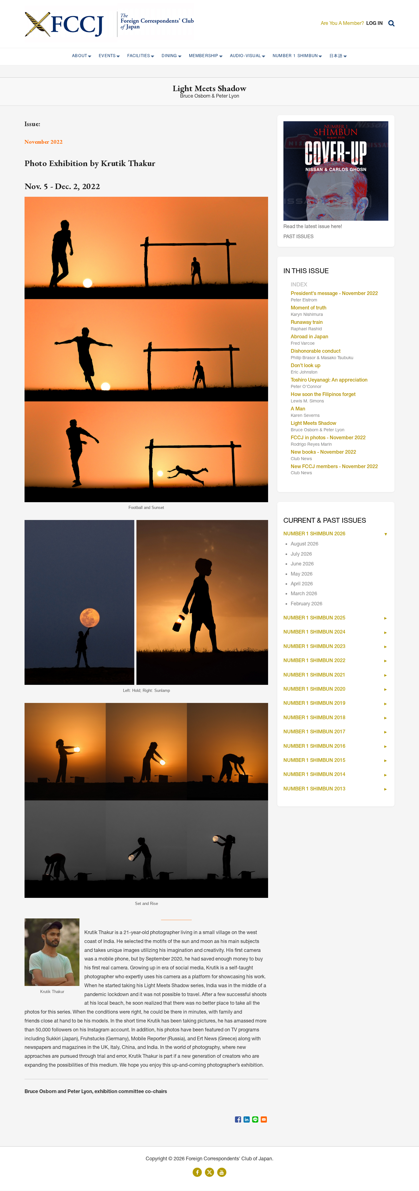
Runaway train (307, 322)
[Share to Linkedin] (247, 1119)
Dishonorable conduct (315, 351)
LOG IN (374, 23)
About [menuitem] (77, 56)
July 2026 (301, 554)
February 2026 (306, 604)
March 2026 (304, 594)
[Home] (71, 24)
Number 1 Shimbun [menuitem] (293, 56)
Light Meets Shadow (313, 423)
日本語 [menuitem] (334, 56)
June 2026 (302, 564)
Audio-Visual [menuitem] (243, 56)
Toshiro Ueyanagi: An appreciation (329, 380)
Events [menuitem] (105, 56)
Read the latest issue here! (312, 227)
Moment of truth (308, 308)
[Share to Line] (255, 1119)
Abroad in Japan (309, 337)
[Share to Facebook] (238, 1119)
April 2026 (302, 584)
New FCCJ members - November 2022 (334, 467)
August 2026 (304, 544)
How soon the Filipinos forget (323, 395)
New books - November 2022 (323, 452)
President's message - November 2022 (334, 294)
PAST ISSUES (298, 237)
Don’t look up (306, 366)
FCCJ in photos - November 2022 (328, 438)
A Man (298, 409)
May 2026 (302, 574)
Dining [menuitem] (167, 56)
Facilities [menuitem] (137, 56)
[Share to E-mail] (264, 1119)
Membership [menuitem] (201, 56)
